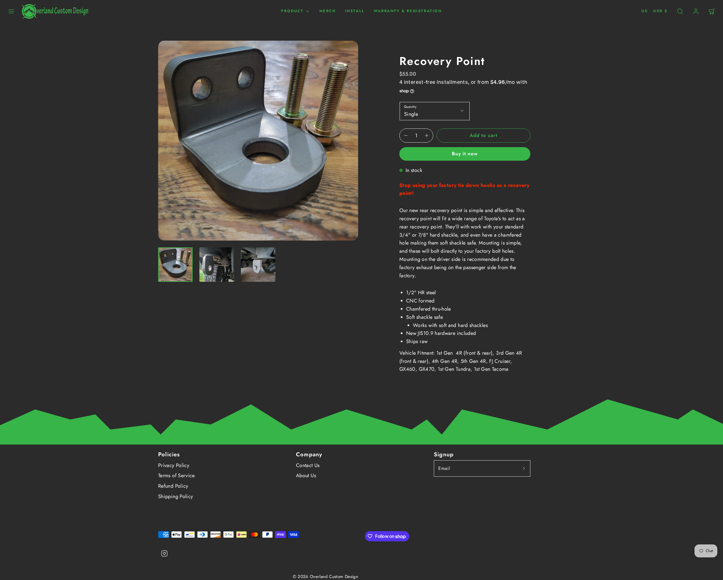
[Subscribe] (524, 468)
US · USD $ (654, 11)
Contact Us (308, 465)
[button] (11, 11)
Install (355, 11)
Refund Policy (173, 486)
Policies (169, 454)
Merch (327, 11)
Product (292, 11)
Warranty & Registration (408, 11)
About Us (306, 475)
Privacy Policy (173, 465)
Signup (444, 454)
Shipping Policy (175, 496)
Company (309, 454)
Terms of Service (176, 475)
